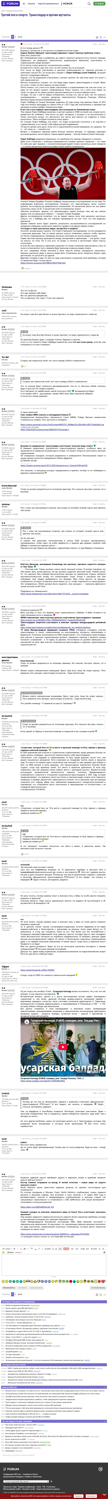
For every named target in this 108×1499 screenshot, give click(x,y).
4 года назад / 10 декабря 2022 (34, 966)
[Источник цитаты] (22, 332)
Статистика (50, 1486)
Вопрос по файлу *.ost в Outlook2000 (19, 1448)
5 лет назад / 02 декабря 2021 (33, 408)
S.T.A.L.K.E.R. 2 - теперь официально (19, 1323)
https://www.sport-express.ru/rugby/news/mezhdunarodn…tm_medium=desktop (55, 627)
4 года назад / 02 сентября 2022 (34, 657)
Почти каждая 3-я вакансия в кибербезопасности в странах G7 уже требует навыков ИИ (38, 1402)
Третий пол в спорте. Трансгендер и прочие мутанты (36, 14)
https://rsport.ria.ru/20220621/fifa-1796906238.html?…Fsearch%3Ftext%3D (53, 620)
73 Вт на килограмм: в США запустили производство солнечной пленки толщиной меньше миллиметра (43, 1408)
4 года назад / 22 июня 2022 (33, 606)
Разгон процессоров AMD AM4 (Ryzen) (19, 1308)
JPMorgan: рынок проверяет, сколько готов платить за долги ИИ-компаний (33, 1405)
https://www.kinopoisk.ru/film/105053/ (38, 970)
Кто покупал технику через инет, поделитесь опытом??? (26, 1445)
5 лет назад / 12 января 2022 (33, 485)
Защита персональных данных (48, 1489)
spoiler (48, 1249)
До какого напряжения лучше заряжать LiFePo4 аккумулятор (28, 1346)
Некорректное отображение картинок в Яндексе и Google (29, 1374)
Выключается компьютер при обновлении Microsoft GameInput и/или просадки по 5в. (38, 1334)
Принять (78, 1496)
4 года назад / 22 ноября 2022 (34, 861)
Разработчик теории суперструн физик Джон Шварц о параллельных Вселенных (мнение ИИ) (43, 1380)
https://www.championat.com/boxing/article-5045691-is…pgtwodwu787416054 (55, 1234)
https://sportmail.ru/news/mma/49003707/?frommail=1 (45, 429)
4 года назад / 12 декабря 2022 (34, 988)
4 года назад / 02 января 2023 (34, 1139)
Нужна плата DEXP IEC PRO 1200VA (20, 1371)
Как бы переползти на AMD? (15, 1439)
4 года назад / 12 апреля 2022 (33, 560)
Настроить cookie (28, 1489)
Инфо (95, 44)
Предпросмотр (36, 1288)
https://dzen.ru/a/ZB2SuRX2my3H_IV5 (37, 1207)
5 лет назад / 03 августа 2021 (36, 44)
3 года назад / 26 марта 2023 (33, 1174)
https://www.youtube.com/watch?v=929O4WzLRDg (43, 1081)
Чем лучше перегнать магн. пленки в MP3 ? (21, 1425)
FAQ (43, 1486)
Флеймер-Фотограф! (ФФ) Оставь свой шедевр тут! (25, 1340)
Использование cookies (12, 1489)
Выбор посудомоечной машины (18, 1305)
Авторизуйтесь (9, 1288)
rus (103, 1249)
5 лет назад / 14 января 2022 (33, 522)
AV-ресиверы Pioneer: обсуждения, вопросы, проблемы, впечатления (32, 1328)
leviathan (27, 268)
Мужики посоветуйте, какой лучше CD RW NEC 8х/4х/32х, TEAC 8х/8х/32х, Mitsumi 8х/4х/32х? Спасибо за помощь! (47, 1436)
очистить (18, 1252)
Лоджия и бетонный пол (15, 1357)
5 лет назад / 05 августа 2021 (33, 373)
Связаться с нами (10, 1486)
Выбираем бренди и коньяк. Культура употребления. (25, 1343)
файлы (11, 1252)
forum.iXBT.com (53, 1492)
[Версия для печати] (97, 37)
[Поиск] (89, 3)
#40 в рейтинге (7, 319)
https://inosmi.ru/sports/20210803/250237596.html (43, 263)
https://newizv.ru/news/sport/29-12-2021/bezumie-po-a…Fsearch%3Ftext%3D (54, 465)
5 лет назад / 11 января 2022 (33, 442)
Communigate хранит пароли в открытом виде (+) (23, 1431)
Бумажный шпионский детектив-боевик (23, 1377)
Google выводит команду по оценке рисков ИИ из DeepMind (27, 1417)
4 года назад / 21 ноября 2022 (34, 744)
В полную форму (98, 1288)
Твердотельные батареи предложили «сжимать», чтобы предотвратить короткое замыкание (40, 1399)
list (76, 1249)
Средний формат (12, 1352)
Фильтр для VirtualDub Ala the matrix (21, 1383)
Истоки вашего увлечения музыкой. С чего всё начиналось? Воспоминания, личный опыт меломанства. (45, 1360)
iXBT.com (7, 1492)
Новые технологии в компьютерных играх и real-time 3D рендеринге (31, 1314)
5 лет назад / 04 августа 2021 (33, 287)
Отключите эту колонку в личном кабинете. (19, 1455)
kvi (25, 366)
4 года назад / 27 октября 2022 (34, 716)
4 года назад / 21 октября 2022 (34, 688)
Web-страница (7, 61)
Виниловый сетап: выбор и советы (19, 1349)
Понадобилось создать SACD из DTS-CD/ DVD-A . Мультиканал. (29, 1331)
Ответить (101, 44)
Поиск (38, 1486)
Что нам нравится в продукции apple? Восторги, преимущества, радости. (33, 1326)
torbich (26, 854)
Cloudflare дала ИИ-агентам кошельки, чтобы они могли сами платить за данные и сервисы (39, 1397)
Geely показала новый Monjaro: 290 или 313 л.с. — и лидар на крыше (30, 1414)
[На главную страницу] (10, 3)
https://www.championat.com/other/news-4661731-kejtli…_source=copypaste (55, 594)
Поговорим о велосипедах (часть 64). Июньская (23, 1320)
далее (20, 37)
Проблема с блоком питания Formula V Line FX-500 (24, 1317)
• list (71, 1249)
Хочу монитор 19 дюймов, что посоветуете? (21, 1433)
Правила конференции (26, 1486)
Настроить (91, 1496)
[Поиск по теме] (101, 37)
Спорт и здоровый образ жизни (12, 10)
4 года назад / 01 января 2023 (33, 1093)
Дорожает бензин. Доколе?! (16, 1311)
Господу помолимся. (13, 1354)
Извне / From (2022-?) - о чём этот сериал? (21, 1337)
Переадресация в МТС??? (14, 1428)
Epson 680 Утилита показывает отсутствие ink (22, 1442)
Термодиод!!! (10, 1451)
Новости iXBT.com (9, 1387)
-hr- (99, 1249)
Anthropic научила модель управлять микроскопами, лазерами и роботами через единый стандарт (42, 1411)
